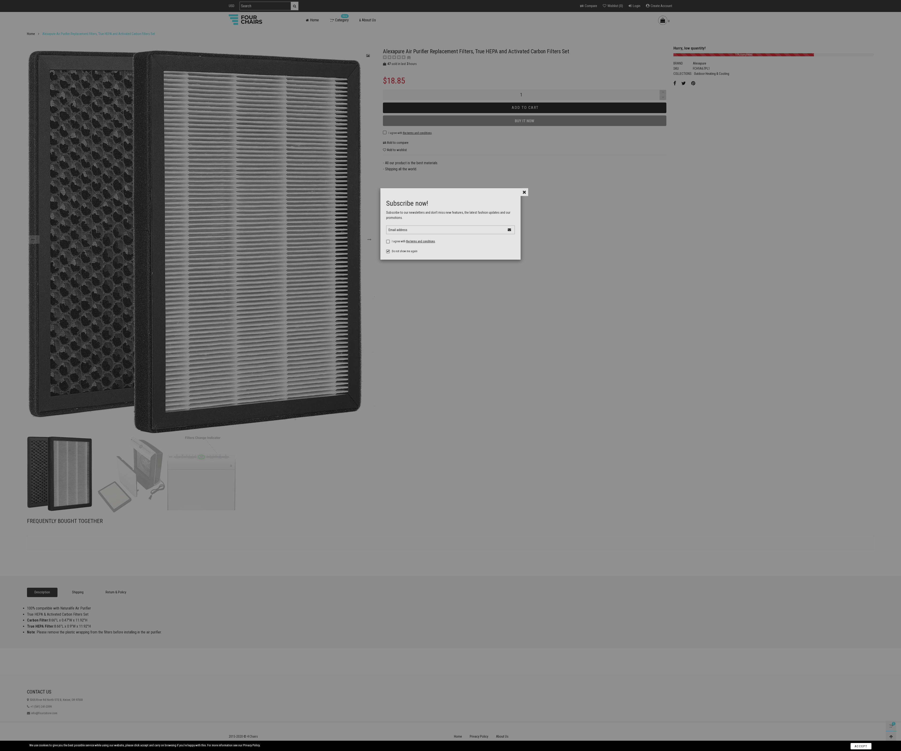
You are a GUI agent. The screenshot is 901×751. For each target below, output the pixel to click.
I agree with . (414, 248)
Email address (398, 237)
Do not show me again (404, 258)
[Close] (524, 199)
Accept (861, 744)
